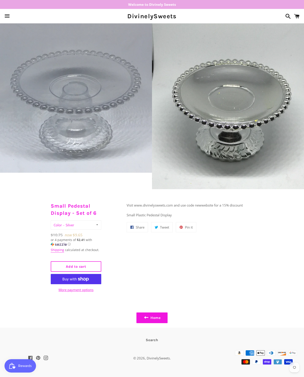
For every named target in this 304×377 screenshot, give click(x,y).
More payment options (76, 290)
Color (58, 225)
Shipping (57, 250)
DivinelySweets (152, 16)
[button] (76, 242)
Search (152, 340)
